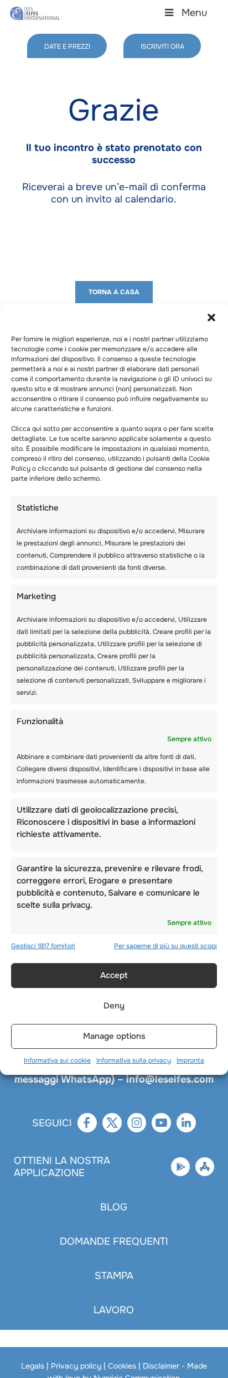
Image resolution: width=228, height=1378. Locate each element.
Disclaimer (161, 1366)
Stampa (114, 1276)
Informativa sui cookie (57, 1060)
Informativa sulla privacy (133, 1060)
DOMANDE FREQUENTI (114, 1241)
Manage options (114, 1036)
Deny (114, 1005)
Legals (32, 1366)
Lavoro (114, 1310)
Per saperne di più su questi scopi (165, 946)
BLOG (113, 1207)
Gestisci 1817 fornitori (43, 946)
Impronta (190, 1060)
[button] (211, 317)
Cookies (122, 1366)
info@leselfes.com (170, 1079)
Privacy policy (76, 1366)
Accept (114, 975)
